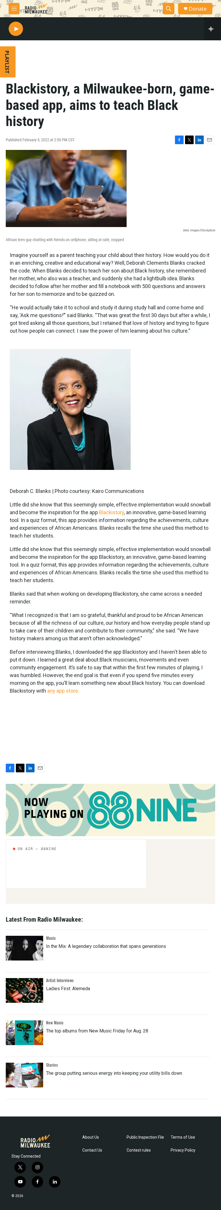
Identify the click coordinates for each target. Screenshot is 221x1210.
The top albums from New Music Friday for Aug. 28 (97, 1031)
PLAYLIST (7, 61)
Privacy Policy (183, 1150)
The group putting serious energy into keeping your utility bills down (114, 1073)
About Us (90, 1137)
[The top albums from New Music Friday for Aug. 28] (24, 1032)
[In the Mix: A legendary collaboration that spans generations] (24, 948)
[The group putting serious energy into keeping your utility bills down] (24, 1075)
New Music (55, 1023)
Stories (52, 1065)
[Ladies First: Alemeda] (24, 990)
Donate (198, 9)
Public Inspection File (145, 1137)
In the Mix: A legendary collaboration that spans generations (106, 946)
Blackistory (111, 512)
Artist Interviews (60, 980)
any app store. (63, 691)
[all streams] (212, 28)
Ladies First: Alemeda (68, 988)
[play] (15, 29)
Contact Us (92, 1150)
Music (51, 938)
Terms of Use (183, 1137)
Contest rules (139, 1150)
